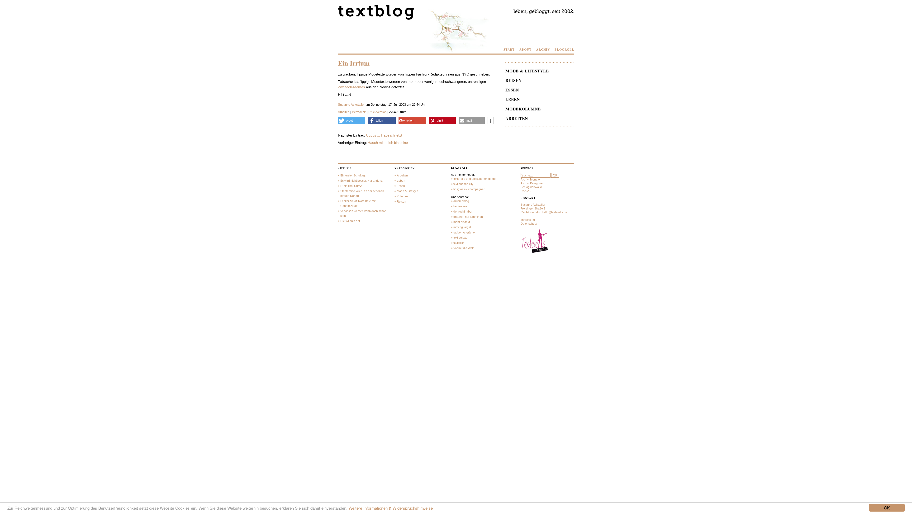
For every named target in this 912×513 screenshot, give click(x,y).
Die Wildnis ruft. (350, 221)
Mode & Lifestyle (527, 71)
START (509, 49)
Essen (512, 90)
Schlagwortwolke (532, 187)
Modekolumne (523, 109)
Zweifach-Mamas (351, 87)
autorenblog (461, 201)
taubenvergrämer (464, 232)
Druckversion (377, 112)
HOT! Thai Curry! (351, 186)
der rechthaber (462, 211)
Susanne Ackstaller (351, 104)
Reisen (513, 80)
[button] (352, 120)
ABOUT (525, 49)
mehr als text (461, 222)
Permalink (359, 112)
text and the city (463, 184)
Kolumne (402, 196)
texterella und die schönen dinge (474, 178)
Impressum (528, 220)
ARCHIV (543, 49)
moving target (462, 227)
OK (887, 508)
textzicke (459, 243)
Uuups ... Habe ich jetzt (384, 135)
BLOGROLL (564, 49)
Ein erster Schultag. (353, 175)
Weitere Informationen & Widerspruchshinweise (391, 508)
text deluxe (460, 237)
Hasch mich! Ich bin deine (388, 143)
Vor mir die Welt (463, 248)
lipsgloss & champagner (468, 189)
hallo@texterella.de (554, 212)
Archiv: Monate (530, 179)
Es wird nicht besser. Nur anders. (361, 180)
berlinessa (460, 206)
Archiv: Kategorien (532, 183)
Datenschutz (529, 223)
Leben (512, 99)
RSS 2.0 (526, 191)
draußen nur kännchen (468, 216)
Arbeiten (343, 112)
